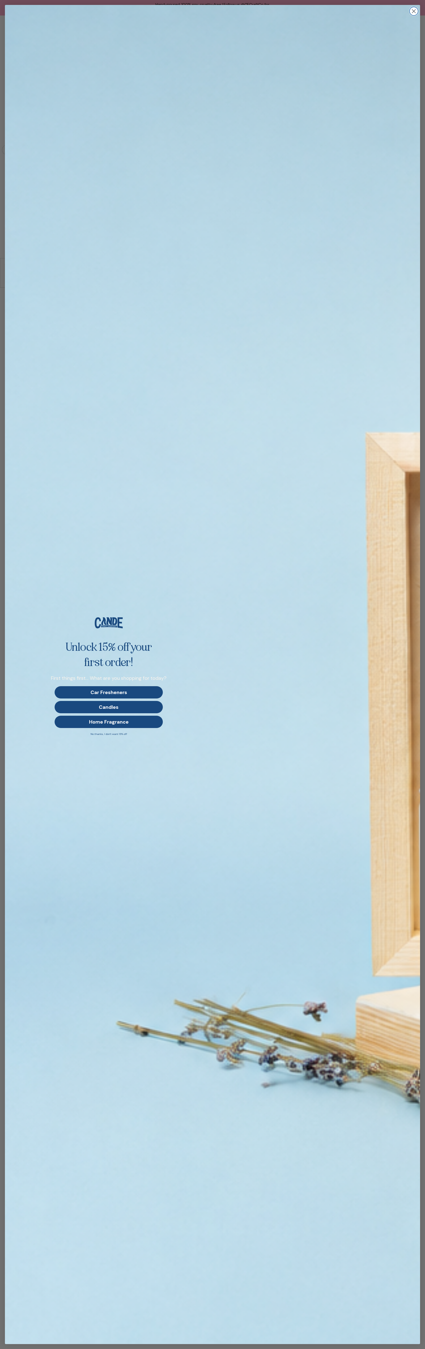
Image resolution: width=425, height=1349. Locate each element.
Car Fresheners (109, 692)
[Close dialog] (414, 11)
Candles (109, 707)
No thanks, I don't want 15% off (109, 734)
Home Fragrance (109, 722)
